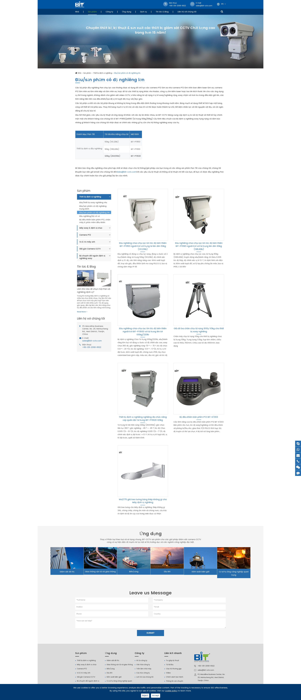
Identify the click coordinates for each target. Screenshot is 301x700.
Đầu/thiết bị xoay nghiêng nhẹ (93, 202)
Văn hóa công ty (143, 664)
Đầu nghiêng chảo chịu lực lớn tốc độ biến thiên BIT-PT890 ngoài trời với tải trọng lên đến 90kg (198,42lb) (198, 246)
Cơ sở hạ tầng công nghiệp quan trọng (234, 573)
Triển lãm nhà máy (143, 668)
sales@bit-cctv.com (204, 4)
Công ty (109, 11)
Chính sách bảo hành (174, 677)
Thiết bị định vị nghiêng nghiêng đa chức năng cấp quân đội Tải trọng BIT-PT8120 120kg (143, 418)
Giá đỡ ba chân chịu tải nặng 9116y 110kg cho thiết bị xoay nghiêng (199, 330)
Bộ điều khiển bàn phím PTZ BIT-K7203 (199, 417)
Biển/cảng (133, 571)
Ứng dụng (126, 11)
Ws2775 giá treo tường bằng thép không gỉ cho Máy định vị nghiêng (143, 501)
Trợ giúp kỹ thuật (172, 660)
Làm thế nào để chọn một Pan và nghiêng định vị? (93, 290)
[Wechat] (298, 467)
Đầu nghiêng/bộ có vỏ (89, 216)
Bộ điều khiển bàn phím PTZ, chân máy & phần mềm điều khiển (94, 221)
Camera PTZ (85, 234)
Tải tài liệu (169, 664)
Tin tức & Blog (162, 11)
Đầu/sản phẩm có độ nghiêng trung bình (93, 207)
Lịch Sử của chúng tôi (144, 677)
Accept (155, 695)
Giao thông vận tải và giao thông (100, 571)
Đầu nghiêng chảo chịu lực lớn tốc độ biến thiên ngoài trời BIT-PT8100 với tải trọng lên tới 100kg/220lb (142, 331)
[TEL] (298, 461)
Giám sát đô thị (67, 571)
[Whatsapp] (298, 449)
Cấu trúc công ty (143, 673)
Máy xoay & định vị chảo (90, 228)
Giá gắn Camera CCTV (90, 248)
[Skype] (298, 443)
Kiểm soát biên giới (200, 571)
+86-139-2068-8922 (91, 347)
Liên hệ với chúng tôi (187, 11)
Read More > (82, 312)
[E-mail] (298, 455)
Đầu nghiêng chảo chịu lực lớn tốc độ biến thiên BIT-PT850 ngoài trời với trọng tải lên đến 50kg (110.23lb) (142, 246)
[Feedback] (298, 473)
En (222, 4)
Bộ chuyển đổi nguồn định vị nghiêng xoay (92, 257)
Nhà (77, 11)
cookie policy (171, 690)
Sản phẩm (92, 11)
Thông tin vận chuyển (174, 681)
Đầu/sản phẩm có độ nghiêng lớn (127, 73)
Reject (145, 695)
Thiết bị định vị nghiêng (102, 73)
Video (168, 673)
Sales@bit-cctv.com (126, 171)
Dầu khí (167, 571)
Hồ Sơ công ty (141, 660)
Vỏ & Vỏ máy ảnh (87, 241)
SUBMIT (150, 633)
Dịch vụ (143, 11)
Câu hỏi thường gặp (173, 668)
